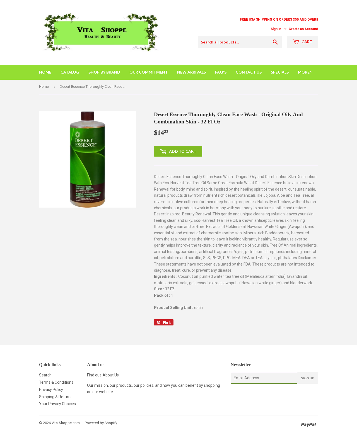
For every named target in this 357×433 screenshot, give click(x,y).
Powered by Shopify (101, 423)
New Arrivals (191, 72)
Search (45, 375)
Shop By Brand (104, 72)
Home (45, 72)
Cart (306, 41)
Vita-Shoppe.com (66, 423)
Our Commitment (148, 72)
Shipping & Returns (56, 397)
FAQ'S (220, 72)
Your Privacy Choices (57, 404)
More (304, 72)
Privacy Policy (51, 389)
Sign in (276, 29)
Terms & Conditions (56, 382)
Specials (280, 72)
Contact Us (249, 72)
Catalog (70, 72)
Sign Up (307, 378)
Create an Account (303, 29)
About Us (111, 375)
